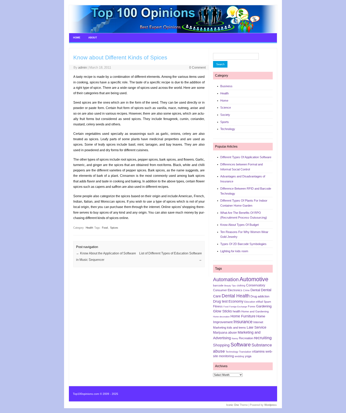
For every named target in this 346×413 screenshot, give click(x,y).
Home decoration (221, 316)
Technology (227, 129)
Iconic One (232, 404)
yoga (248, 356)
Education (249, 301)
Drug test (220, 301)
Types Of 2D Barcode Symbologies (243, 244)
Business (226, 86)
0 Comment (197, 67)
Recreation (246, 338)
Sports (224, 122)
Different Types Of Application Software (245, 157)
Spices (114, 227)
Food (105, 227)
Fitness (218, 306)
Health (89, 227)
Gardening (264, 306)
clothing (241, 285)
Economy (235, 301)
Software (240, 344)
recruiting (263, 337)
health (236, 311)
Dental (255, 290)
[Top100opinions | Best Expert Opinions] (173, 32)
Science (225, 107)
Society (225, 114)
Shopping (221, 345)
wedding (239, 356)
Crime (246, 290)
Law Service (256, 327)
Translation (245, 351)
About (92, 37)
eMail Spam (263, 301)
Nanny (235, 338)
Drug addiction (259, 296)
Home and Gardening (255, 311)
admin (82, 67)
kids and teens (236, 327)
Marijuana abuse (225, 332)
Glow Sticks (222, 311)
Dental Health (236, 295)
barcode (218, 285)
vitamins (258, 351)
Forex (251, 306)
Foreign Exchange (238, 306)
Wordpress (270, 404)
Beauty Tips (230, 285)
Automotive (253, 279)
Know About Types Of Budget (239, 224)
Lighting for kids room (234, 251)
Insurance (242, 321)
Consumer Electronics (227, 290)
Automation (226, 279)
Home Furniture (242, 316)
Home (76, 37)
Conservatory (255, 285)
